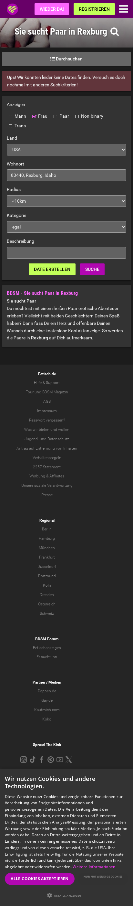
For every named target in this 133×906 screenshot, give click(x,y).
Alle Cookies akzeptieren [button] (40, 878)
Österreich (47, 604)
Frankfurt (47, 557)
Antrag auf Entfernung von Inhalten (46, 448)
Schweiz (47, 613)
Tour (30, 392)
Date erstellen (52, 269)
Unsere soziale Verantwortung (47, 485)
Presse (47, 495)
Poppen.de (47, 691)
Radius (14, 189)
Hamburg (47, 538)
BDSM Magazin (55, 392)
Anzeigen (16, 104)
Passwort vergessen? (47, 420)
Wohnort (15, 163)
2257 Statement (47, 467)
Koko (46, 719)
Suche (92, 269)
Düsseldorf (46, 566)
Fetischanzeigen (47, 647)
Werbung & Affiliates (46, 476)
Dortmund (47, 576)
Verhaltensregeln (47, 457)
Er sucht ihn (46, 657)
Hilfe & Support (47, 382)
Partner (39, 682)
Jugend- (32, 439)
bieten (44, 429)
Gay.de (47, 700)
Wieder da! (52, 9)
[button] (66, 895)
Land (12, 138)
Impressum (47, 411)
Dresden (47, 594)
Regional (47, 520)
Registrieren (94, 9)
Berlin (47, 529)
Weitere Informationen (94, 866)
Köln (47, 585)
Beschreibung (20, 241)
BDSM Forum (46, 639)
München (47, 548)
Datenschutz (58, 439)
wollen (63, 429)
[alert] (66, 837)
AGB (47, 401)
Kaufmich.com (47, 710)
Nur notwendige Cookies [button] (103, 876)
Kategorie (16, 215)
